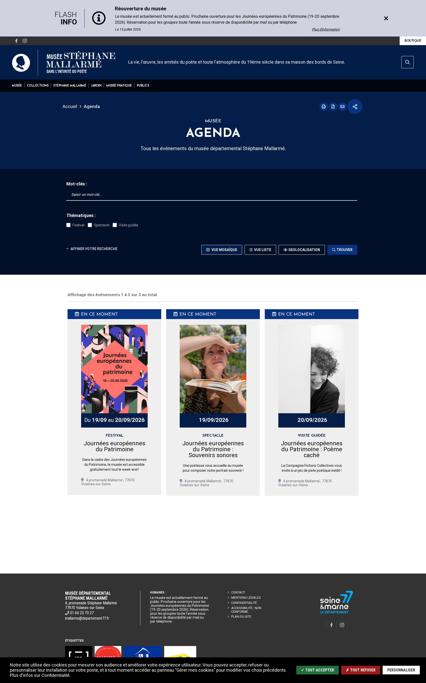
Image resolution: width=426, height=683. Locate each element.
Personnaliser (401, 670)
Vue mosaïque (224, 250)
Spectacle (101, 225)
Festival (78, 225)
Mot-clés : (76, 183)
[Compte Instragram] (25, 41)
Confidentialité (244, 603)
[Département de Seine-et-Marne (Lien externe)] (337, 612)
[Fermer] (386, 18)
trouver (345, 250)
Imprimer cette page (324, 106)
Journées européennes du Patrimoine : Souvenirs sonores (213, 449)
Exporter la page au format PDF (333, 106)
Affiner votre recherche (93, 249)
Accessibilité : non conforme (246, 609)
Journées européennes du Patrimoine (114, 446)
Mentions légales (246, 597)
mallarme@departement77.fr (87, 618)
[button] (16, 85)
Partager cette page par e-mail (342, 106)
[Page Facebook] (16, 41)
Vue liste (262, 250)
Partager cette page (355, 106)
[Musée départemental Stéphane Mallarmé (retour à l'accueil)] (63, 62)
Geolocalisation (304, 250)
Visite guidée (128, 225)
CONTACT (238, 592)
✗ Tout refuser (360, 670)
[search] (407, 62)
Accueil (70, 106)
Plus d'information (326, 29)
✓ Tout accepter (317, 670)
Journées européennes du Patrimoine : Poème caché (311, 449)
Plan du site (241, 616)
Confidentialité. (56, 675)
